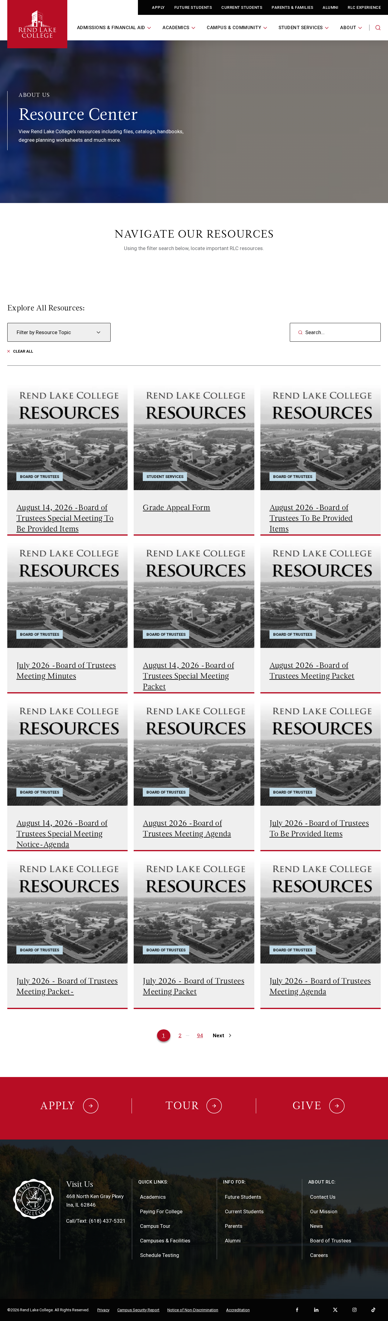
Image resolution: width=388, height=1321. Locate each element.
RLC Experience (364, 7)
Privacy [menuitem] (103, 1310)
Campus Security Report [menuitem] (138, 1310)
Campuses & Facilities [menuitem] (165, 1241)
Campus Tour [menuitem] (155, 1226)
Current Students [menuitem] (244, 1211)
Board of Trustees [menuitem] (330, 1241)
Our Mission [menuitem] (323, 1211)
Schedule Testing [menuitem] (159, 1255)
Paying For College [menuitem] (161, 1211)
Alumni (330, 7)
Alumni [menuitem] (233, 1241)
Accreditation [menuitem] (238, 1310)
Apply (158, 7)
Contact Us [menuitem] (323, 1197)
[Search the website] (378, 27)
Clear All (23, 351)
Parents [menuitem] (233, 1226)
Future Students (193, 7)
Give (307, 1105)
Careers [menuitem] (319, 1255)
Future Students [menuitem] (243, 1197)
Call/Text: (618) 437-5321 (96, 1221)
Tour (182, 1105)
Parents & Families (292, 7)
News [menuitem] (316, 1226)
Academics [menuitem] (153, 1197)
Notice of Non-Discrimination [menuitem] (192, 1310)
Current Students (241, 7)
